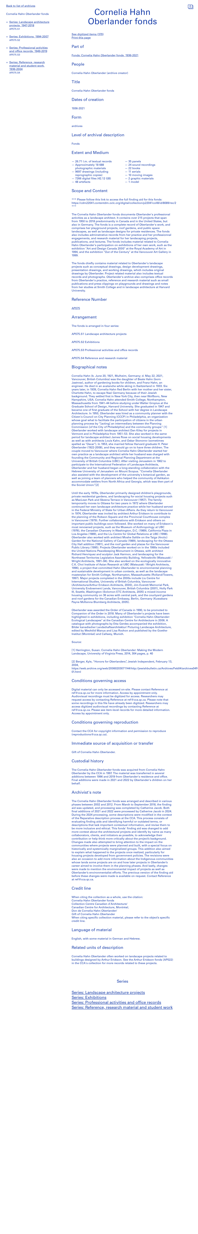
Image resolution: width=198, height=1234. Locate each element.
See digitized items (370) (88, 34)
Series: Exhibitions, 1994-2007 (29, 37)
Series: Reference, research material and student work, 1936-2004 (27, 66)
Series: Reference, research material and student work (122, 1008)
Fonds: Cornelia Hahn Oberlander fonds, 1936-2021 (105, 55)
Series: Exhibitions (89, 998)
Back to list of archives (20, 6)
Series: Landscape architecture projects (108, 993)
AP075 (76, 308)
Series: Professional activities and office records (116, 1003)
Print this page (81, 38)
